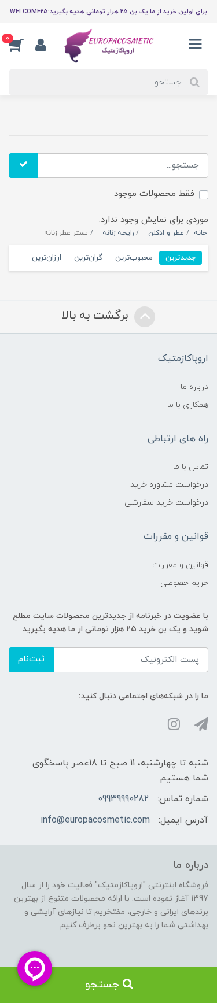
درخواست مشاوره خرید (169, 484)
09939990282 (123, 799)
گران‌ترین (88, 257)
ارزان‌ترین (46, 257)
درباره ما (194, 387)
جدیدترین (180, 257)
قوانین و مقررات (180, 565)
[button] (22, 44)
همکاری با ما (187, 404)
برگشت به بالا (96, 316)
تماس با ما (190, 466)
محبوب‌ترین (134, 257)
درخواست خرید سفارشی (166, 502)
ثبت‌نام (31, 659)
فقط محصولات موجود (154, 194)
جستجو (104, 985)
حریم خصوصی (184, 583)
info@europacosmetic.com (95, 820)
